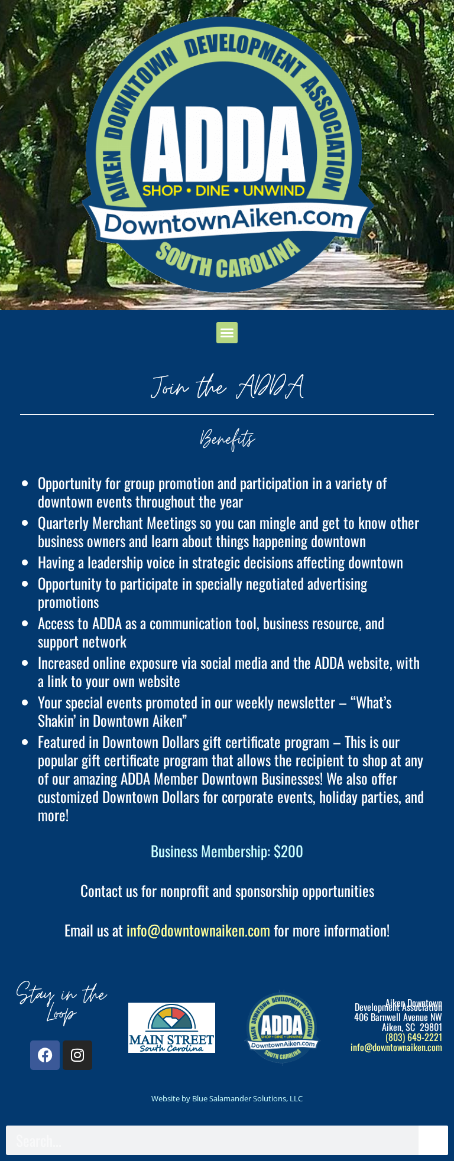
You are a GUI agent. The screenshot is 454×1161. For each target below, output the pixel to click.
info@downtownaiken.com (198, 930)
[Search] (433, 1140)
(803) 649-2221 (413, 1037)
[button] (227, 332)
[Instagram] (77, 1055)
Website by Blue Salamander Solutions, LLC (227, 1098)
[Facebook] (45, 1055)
